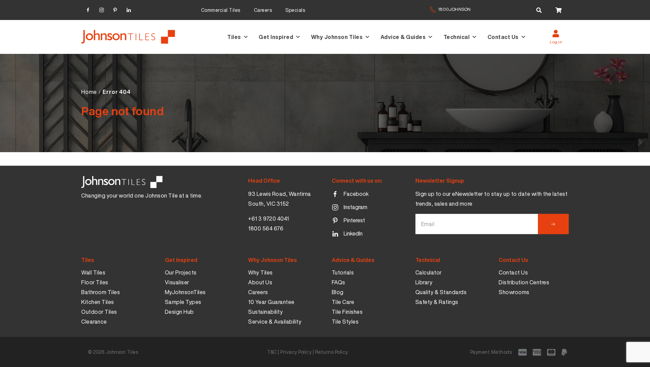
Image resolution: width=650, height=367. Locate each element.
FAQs (338, 282)
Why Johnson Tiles (337, 37)
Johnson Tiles (122, 351)
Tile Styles (345, 322)
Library (424, 282)
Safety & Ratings (436, 302)
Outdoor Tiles (99, 312)
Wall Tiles (93, 272)
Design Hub (179, 312)
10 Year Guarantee (271, 302)
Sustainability (265, 312)
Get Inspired (276, 37)
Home (89, 92)
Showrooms (514, 292)
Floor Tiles (94, 282)
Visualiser (177, 282)
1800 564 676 (265, 228)
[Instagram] (101, 9)
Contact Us (503, 37)
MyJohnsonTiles (185, 292)
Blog (338, 292)
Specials (295, 10)
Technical (456, 37)
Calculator (428, 272)
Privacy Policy (295, 351)
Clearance (94, 322)
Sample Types (183, 302)
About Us (260, 282)
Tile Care (343, 302)
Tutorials (343, 272)
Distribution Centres (524, 282)
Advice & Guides (403, 37)
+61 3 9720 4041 (268, 219)
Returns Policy (331, 351)
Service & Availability (274, 322)
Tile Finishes (347, 312)
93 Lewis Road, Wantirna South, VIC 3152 (279, 199)
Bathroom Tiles (100, 292)
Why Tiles (260, 272)
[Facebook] (88, 9)
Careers (263, 10)
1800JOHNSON (454, 9)
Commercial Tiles (220, 10)
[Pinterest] (115, 9)
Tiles (234, 37)
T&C (272, 351)
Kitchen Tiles (97, 302)
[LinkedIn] (128, 9)
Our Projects (181, 272)
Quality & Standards (441, 292)
